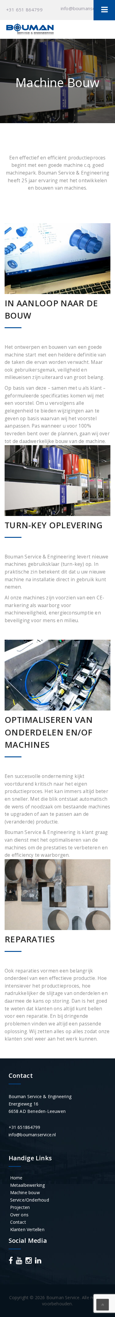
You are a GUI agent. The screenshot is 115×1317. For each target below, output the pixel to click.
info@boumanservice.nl (85, 8)
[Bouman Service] (30, 29)
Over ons (19, 1215)
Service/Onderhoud (29, 1200)
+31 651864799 (24, 1127)
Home (16, 1178)
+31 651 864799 (24, 9)
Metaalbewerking (27, 1185)
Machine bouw (25, 1192)
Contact (18, 1222)
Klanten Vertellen (27, 1229)
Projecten (20, 1207)
